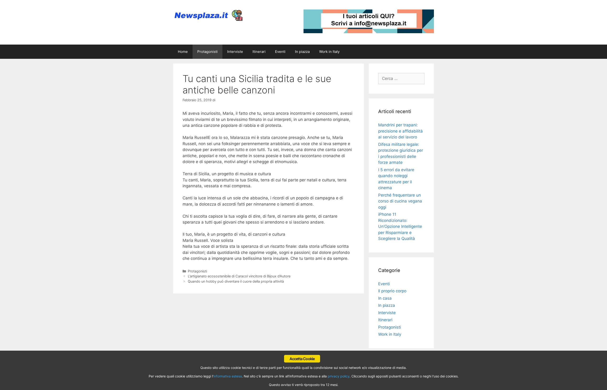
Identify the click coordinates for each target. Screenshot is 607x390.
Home (183, 51)
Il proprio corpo (392, 291)
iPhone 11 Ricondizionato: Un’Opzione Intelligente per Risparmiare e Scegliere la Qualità (400, 226)
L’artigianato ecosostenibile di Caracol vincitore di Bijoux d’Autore (239, 276)
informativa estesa (227, 376)
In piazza (302, 51)
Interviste (235, 51)
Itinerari (259, 51)
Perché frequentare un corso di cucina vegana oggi (400, 201)
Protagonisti (207, 51)
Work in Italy (329, 51)
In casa (385, 298)
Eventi (280, 51)
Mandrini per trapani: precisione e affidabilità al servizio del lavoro (400, 131)
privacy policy (338, 376)
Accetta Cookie (302, 358)
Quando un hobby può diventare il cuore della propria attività (236, 281)
